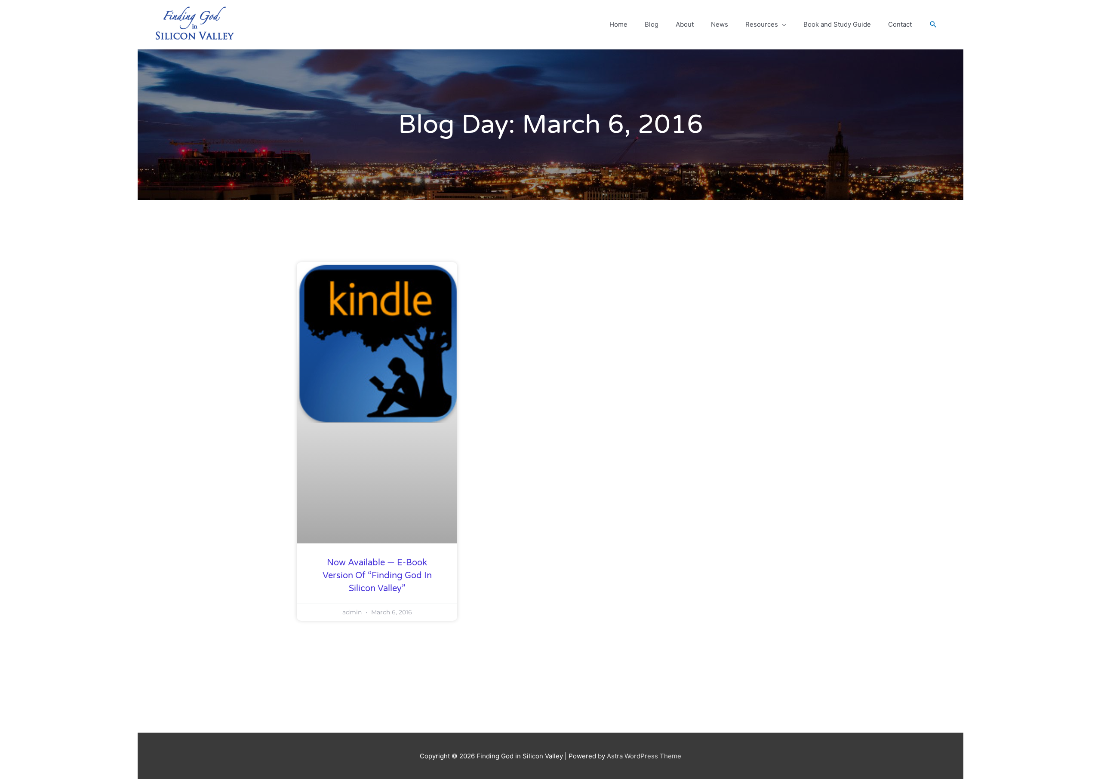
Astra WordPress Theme (644, 756)
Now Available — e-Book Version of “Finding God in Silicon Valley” (377, 576)
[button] (933, 24)
